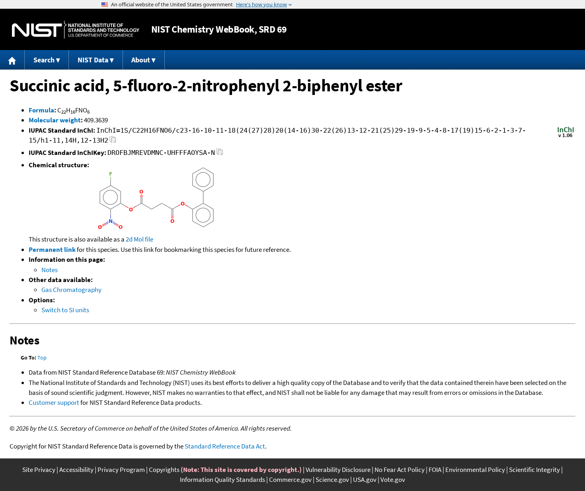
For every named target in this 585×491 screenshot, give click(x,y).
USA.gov (364, 479)
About (140, 59)
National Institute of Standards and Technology (75, 30)
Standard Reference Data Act (225, 446)
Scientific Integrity (534, 469)
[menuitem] (12, 60)
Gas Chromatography (71, 289)
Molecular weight (55, 120)
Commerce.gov (290, 479)
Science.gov (332, 479)
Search (44, 59)
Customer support (54, 402)
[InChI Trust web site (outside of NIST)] (565, 136)
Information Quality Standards (222, 479)
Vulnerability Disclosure (338, 469)
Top (42, 357)
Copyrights (164, 469)
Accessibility (76, 469)
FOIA (435, 469)
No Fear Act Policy (399, 469)
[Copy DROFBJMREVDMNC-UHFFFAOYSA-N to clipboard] (219, 154)
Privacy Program (121, 469)
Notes (49, 269)
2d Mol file (139, 239)
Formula (41, 110)
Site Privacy (38, 469)
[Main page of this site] (12, 60)
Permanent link (52, 249)
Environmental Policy (475, 469)
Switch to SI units (65, 309)
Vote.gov (392, 479)
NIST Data (93, 59)
